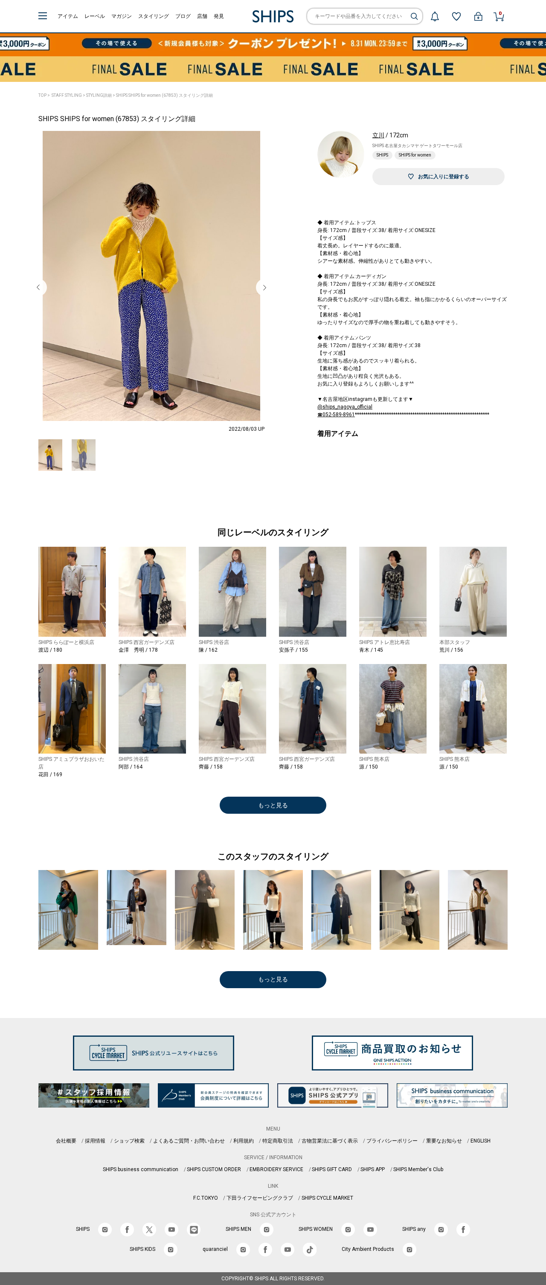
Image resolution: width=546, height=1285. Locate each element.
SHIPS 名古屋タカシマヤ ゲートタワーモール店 (417, 145)
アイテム (68, 16)
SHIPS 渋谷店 (214, 642)
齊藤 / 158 (211, 767)
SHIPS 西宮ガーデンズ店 (146, 642)
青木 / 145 (371, 650)
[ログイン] (478, 16)
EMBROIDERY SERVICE (276, 1169)
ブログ (183, 16)
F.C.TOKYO (205, 1198)
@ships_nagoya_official (344, 407)
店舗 (202, 16)
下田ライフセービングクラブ (260, 1198)
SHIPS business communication (140, 1169)
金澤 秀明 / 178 (138, 650)
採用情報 (95, 1141)
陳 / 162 (208, 650)
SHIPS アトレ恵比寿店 (384, 642)
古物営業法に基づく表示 (330, 1141)
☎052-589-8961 (336, 415)
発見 (219, 16)
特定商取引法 (277, 1141)
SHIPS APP (372, 1169)
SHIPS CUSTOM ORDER (214, 1169)
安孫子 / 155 (293, 650)
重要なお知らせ (444, 1141)
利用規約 (243, 1141)
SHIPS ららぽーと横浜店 (66, 642)
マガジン (121, 16)
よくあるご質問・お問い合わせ (189, 1141)
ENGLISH (480, 1141)
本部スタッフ (454, 642)
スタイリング (153, 16)
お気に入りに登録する (443, 177)
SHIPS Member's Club (418, 1169)
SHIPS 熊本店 (374, 759)
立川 (378, 135)
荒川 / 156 (451, 650)
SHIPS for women (415, 155)
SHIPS (382, 155)
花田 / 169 (50, 774)
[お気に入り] (456, 16)
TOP (42, 95)
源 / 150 (368, 767)
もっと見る (273, 805)
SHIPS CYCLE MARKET (327, 1198)
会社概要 (66, 1141)
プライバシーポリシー (392, 1141)
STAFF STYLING (67, 95)
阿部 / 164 (130, 767)
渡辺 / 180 (50, 650)
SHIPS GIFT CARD (332, 1169)
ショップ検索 (129, 1141)
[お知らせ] (434, 16)
